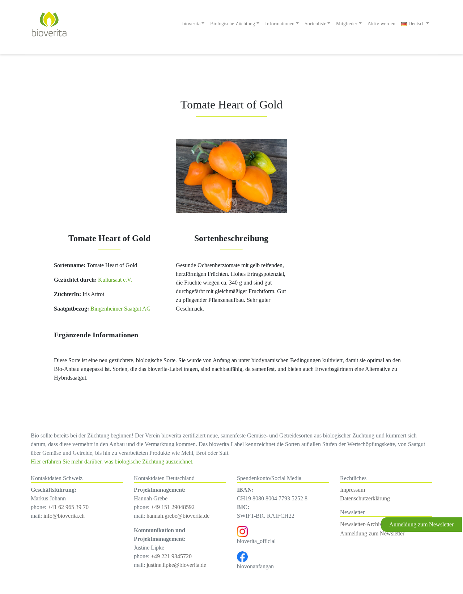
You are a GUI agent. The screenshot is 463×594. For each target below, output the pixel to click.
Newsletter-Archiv (361, 524)
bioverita (191, 23)
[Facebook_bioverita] (242, 556)
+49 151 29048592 (173, 507)
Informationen (279, 23)
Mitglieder (346, 23)
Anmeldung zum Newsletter (372, 533)
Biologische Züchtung (232, 23)
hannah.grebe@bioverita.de (177, 516)
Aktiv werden (381, 23)
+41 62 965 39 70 (68, 507)
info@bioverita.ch (64, 516)
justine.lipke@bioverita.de (176, 565)
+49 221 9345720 (171, 556)
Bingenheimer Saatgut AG (120, 308)
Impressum (352, 490)
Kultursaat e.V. (114, 280)
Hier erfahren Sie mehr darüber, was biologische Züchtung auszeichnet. (112, 461)
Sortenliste (315, 23)
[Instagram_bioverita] (242, 531)
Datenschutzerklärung (365, 498)
